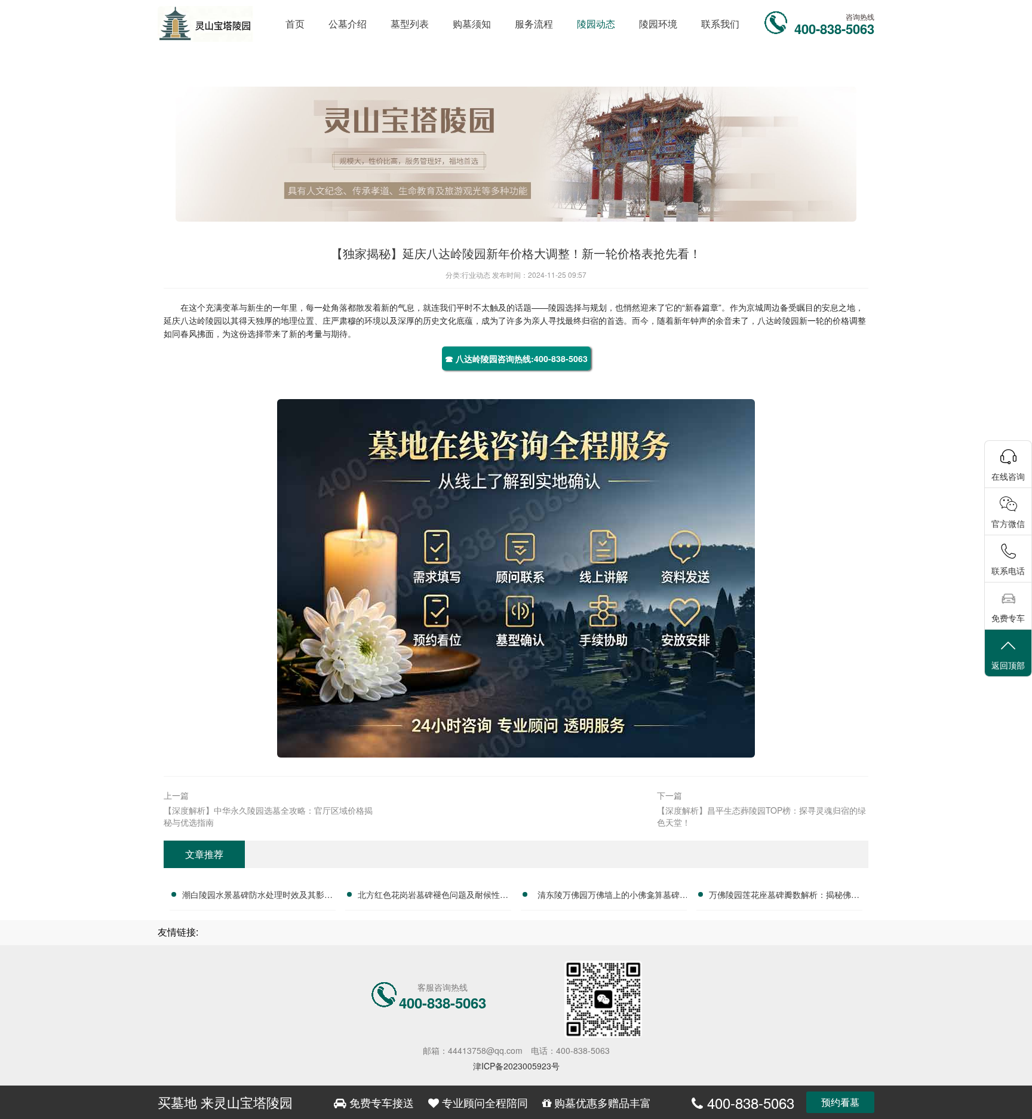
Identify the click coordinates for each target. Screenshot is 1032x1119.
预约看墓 (840, 1102)
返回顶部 (1008, 665)
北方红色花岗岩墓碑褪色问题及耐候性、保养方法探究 (433, 896)
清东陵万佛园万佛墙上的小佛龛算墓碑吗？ (609, 896)
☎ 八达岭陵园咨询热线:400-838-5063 (516, 358)
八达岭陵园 (201, 320)
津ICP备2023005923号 (516, 1066)
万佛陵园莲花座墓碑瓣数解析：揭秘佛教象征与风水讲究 (784, 896)
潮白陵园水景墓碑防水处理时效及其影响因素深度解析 (257, 896)
